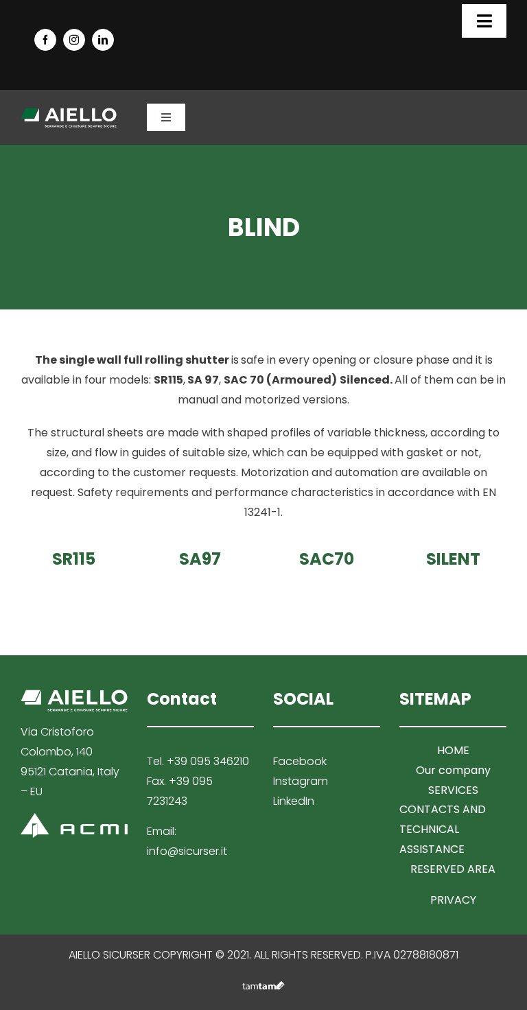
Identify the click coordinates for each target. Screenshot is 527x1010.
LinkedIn (293, 801)
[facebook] (45, 40)
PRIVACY (453, 900)
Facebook (300, 761)
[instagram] (74, 40)
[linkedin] (103, 40)
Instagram (300, 781)
